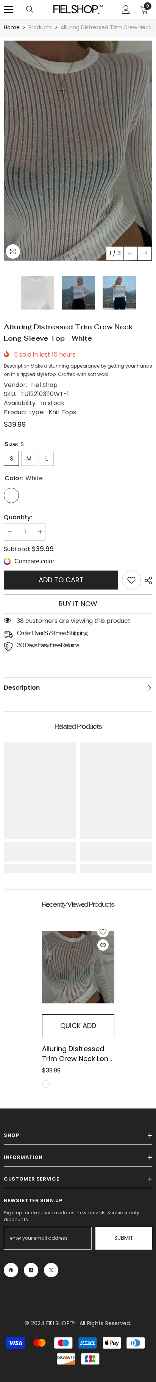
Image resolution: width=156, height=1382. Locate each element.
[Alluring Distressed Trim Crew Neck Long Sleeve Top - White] (78, 967)
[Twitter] (51, 1270)
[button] (130, 253)
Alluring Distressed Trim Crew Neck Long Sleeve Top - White (77, 1054)
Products (40, 27)
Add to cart (61, 580)
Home (12, 27)
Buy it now (78, 603)
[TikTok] (31, 1270)
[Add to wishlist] (103, 931)
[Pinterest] (11, 1270)
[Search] (29, 9)
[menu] (8, 9)
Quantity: (18, 517)
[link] (131, 580)
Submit (123, 1238)
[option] (78, 151)
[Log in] (126, 9)
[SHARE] (146, 580)
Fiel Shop (44, 384)
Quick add (78, 1025)
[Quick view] (103, 945)
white (46, 1084)
